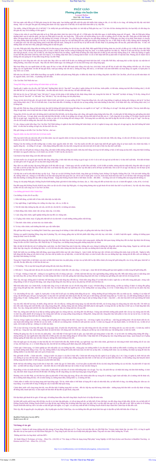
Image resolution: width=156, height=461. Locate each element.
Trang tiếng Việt (148, 1)
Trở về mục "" (78, 460)
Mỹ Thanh (86, 17)
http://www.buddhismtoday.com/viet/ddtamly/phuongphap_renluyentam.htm (81, 449)
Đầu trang (152, 460)
